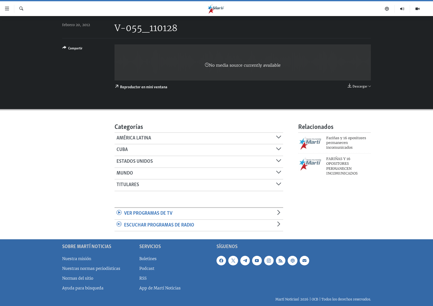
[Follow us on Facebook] (221, 260)
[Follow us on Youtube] (257, 260)
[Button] (72, 49)
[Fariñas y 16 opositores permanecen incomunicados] (311, 143)
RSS (143, 278)
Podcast (146, 268)
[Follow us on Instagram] (269, 260)
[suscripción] (304, 260)
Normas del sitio (77, 278)
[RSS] (280, 260)
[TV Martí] (417, 9)
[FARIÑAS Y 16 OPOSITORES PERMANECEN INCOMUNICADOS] (311, 164)
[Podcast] (387, 9)
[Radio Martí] (402, 9)
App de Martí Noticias (160, 288)
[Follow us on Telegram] (245, 260)
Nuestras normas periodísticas (91, 268)
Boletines (148, 258)
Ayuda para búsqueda (82, 288)
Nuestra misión (76, 258)
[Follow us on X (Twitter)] (233, 260)
